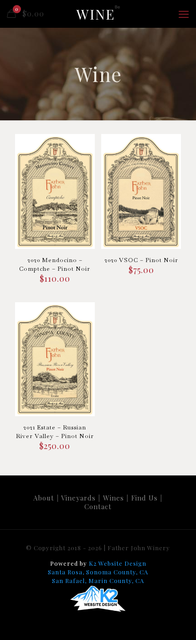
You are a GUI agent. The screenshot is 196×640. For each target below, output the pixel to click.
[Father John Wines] (98, 13)
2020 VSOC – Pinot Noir (141, 260)
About (43, 497)
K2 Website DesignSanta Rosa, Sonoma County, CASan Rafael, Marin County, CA (98, 571)
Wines (113, 497)
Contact (98, 506)
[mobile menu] (183, 13)
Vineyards (78, 497)
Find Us (144, 497)
